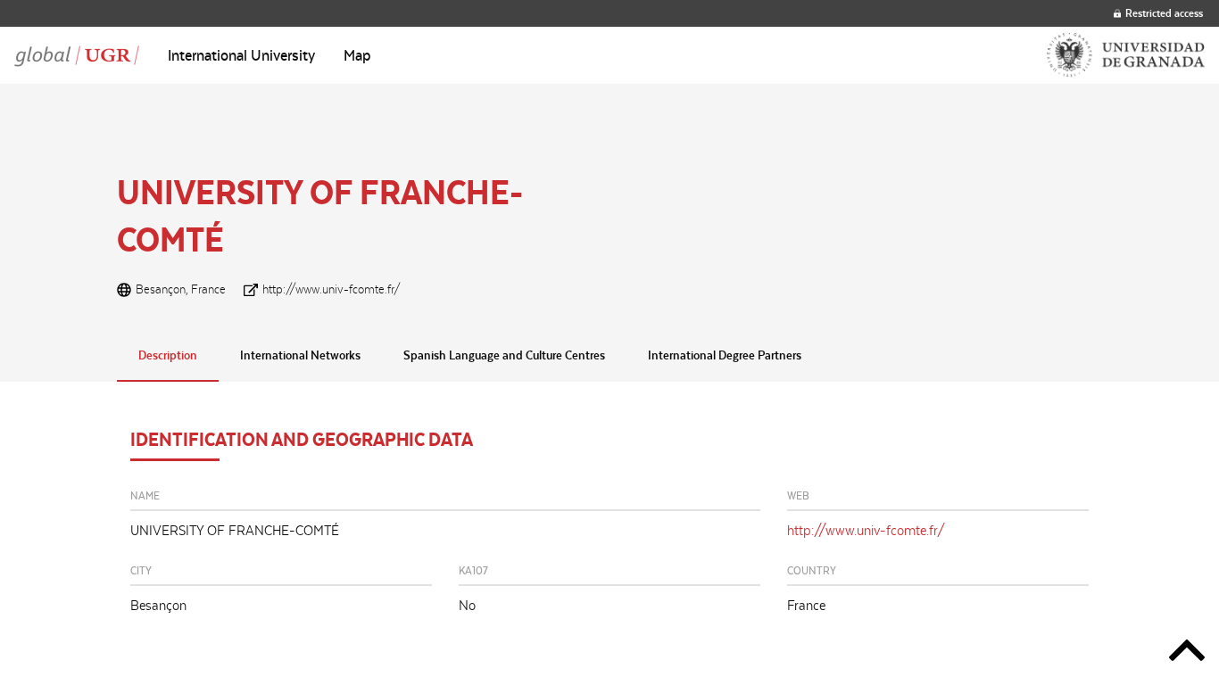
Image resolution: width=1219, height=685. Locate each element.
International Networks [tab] (300, 355)
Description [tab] (167, 355)
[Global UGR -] (76, 55)
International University (241, 55)
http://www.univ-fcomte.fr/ (331, 289)
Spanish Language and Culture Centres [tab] (504, 355)
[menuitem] (241, 55)
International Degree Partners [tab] (724, 355)
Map (357, 55)
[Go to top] (1187, 653)
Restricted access (1164, 13)
